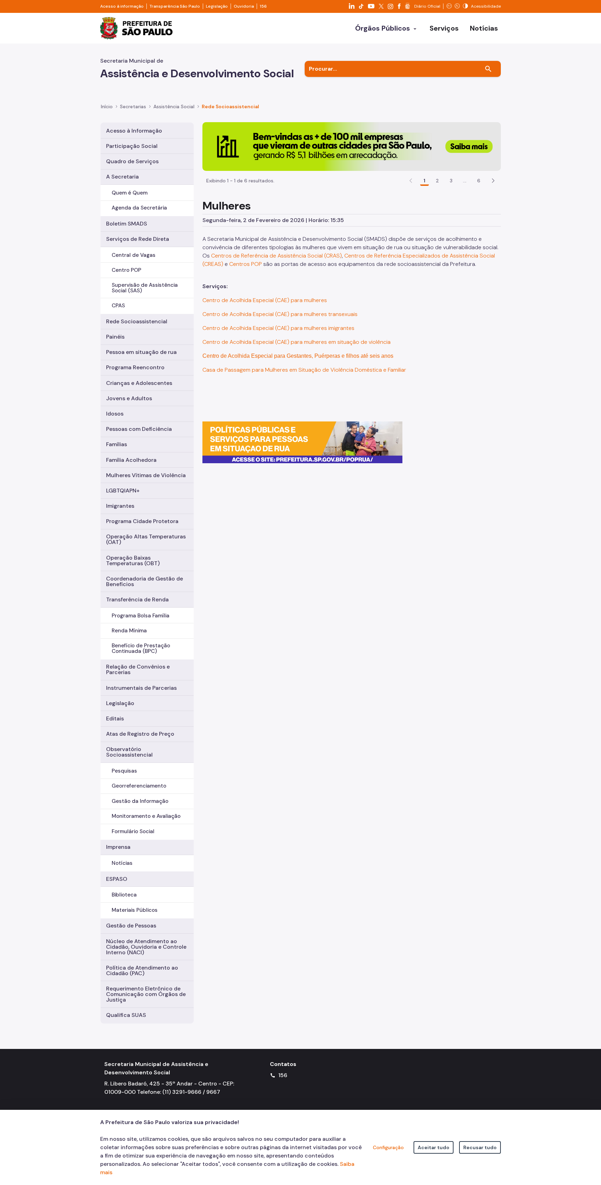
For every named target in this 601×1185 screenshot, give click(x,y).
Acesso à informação (122, 6)
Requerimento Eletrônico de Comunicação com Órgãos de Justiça (146, 994)
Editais (115, 718)
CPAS (118, 305)
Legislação (217, 6)
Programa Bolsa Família (140, 615)
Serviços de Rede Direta (137, 239)
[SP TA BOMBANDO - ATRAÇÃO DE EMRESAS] (351, 146)
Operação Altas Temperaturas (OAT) (146, 539)
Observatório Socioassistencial (129, 751)
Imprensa (118, 847)
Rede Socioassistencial (230, 106)
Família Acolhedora (131, 460)
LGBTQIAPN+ (122, 490)
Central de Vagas (133, 255)
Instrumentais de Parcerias (141, 688)
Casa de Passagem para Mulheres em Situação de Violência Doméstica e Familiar (304, 369)
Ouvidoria (244, 6)
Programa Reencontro (135, 367)
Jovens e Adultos (129, 398)
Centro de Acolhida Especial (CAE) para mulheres (264, 300)
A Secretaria (122, 176)
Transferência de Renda (137, 599)
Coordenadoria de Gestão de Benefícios (144, 581)
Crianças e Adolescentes (139, 383)
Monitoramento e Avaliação (146, 816)
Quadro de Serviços (132, 161)
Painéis (115, 336)
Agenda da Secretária (139, 207)
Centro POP (126, 270)
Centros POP (245, 264)
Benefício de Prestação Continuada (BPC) (141, 648)
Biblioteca (124, 894)
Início (107, 106)
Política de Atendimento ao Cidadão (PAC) (142, 970)
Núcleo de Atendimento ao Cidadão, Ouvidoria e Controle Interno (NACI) (146, 947)
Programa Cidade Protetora (142, 521)
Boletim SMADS (126, 223)
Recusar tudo (480, 1147)
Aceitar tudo (433, 1147)
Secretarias (133, 106)
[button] (493, 180)
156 (263, 6)
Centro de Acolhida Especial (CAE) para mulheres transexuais (280, 314)
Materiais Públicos (135, 910)
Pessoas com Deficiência (139, 429)
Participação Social (132, 146)
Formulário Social (133, 831)
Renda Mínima (129, 630)
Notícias (122, 863)
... (464, 180)
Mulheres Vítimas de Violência (146, 475)
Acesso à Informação (134, 130)
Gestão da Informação (140, 801)
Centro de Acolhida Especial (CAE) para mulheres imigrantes (279, 328)
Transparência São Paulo (175, 6)
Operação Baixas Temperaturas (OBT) (133, 560)
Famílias (116, 444)
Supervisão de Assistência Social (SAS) (145, 288)
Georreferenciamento (139, 785)
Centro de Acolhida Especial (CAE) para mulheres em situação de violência (296, 342)
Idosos (114, 413)
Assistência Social (173, 106)
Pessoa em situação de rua (141, 352)
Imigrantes (120, 505)
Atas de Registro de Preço (140, 733)
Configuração (388, 1147)
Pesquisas (124, 770)
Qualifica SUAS (126, 1015)
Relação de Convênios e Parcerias (138, 669)
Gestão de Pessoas (131, 925)
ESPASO (116, 879)
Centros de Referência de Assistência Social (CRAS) (276, 255)
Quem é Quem (129, 192)
